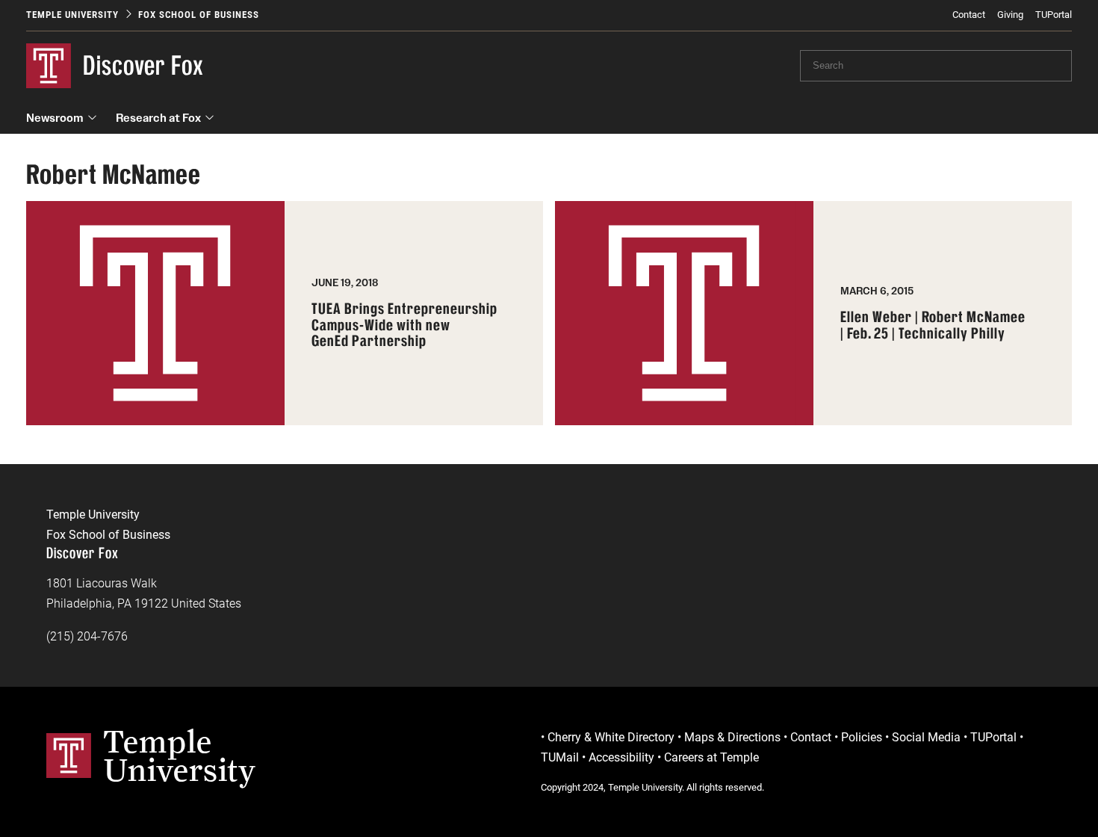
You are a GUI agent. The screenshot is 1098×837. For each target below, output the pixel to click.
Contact (968, 14)
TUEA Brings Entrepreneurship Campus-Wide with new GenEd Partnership (404, 325)
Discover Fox (143, 65)
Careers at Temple (711, 757)
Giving (1010, 14)
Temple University (72, 14)
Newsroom (55, 118)
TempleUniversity (179, 755)
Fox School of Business (198, 14)
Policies (861, 737)
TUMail (560, 757)
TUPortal (1053, 14)
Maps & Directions (732, 737)
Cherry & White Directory (611, 737)
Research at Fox (158, 118)
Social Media (926, 737)
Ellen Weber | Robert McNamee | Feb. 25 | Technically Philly (933, 325)
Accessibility (621, 757)
